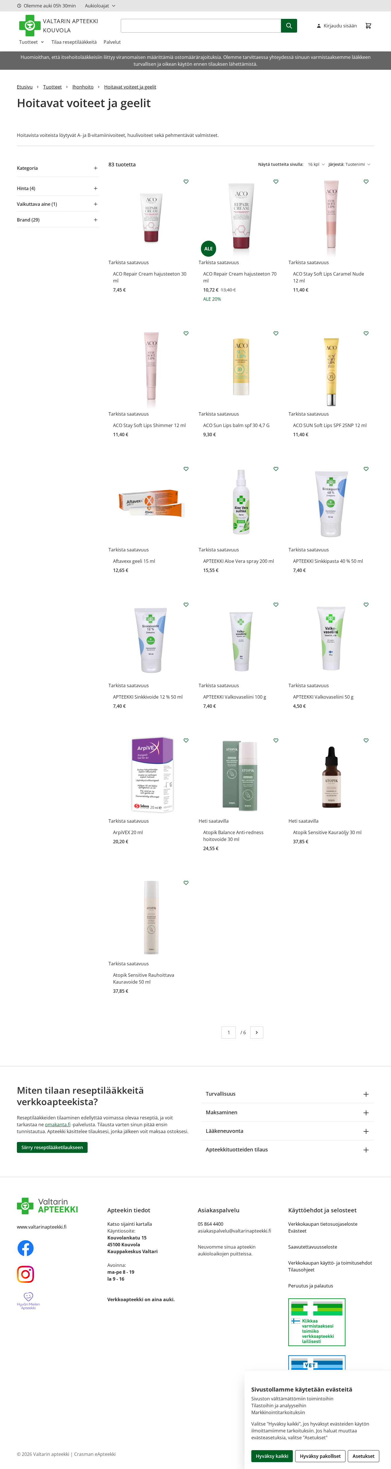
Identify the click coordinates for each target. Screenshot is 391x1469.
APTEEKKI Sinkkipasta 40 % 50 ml (328, 561)
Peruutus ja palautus (310, 1286)
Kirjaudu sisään (340, 26)
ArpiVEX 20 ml (128, 832)
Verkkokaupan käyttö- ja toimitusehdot (330, 1263)
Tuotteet (28, 42)
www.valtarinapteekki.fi (41, 1227)
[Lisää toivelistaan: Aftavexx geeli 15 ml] (186, 469)
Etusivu (25, 87)
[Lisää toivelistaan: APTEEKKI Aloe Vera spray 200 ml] (276, 469)
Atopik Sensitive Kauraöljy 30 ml (327, 832)
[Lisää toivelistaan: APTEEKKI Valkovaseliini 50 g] (366, 604)
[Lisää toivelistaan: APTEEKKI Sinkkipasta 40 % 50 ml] (366, 469)
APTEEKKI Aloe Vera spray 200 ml (238, 561)
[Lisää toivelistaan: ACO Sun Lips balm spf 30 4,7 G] (276, 333)
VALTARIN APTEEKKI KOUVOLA (70, 25)
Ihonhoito (83, 87)
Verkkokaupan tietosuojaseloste (323, 1224)
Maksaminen (221, 1112)
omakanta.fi (57, 1124)
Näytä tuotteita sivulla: (281, 164)
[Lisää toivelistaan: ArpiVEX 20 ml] (186, 740)
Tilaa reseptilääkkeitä (74, 42)
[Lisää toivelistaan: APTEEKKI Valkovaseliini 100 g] (276, 604)
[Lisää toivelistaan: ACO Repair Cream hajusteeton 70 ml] (276, 181)
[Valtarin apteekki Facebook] (60, 1248)
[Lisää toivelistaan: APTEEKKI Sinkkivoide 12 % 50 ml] (186, 604)
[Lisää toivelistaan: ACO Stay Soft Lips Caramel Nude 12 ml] (366, 181)
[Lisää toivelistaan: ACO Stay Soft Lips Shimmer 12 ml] (186, 333)
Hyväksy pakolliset (320, 1456)
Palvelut (112, 42)
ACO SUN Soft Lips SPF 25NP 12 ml (330, 425)
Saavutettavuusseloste (312, 1247)
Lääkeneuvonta (224, 1130)
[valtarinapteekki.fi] (60, 1206)
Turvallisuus (221, 1093)
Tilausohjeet (301, 1270)
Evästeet (297, 1231)
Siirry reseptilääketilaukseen (52, 1147)
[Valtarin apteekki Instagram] (60, 1274)
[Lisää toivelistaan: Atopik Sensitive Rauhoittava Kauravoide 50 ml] (186, 882)
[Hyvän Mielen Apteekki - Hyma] (60, 1301)
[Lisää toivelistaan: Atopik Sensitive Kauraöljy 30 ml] (366, 740)
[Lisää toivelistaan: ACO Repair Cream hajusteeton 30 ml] (186, 181)
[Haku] (289, 26)
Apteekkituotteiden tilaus (237, 1149)
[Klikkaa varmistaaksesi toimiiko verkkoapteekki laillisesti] (331, 1322)
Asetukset (363, 1456)
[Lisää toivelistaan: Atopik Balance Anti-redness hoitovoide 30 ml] (276, 740)
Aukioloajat (97, 6)
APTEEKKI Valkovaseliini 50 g (323, 697)
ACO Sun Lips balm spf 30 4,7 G (236, 425)
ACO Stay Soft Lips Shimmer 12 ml (149, 425)
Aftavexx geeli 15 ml (134, 561)
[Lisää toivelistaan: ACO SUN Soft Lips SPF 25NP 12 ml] (366, 333)
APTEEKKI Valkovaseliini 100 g (234, 697)
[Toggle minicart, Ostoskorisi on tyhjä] (368, 25)
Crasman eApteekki (95, 1454)
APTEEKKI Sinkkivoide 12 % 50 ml (148, 697)
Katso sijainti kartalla (129, 1224)
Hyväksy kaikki (272, 1456)
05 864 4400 (210, 1224)
